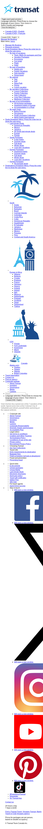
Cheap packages (16, 468)
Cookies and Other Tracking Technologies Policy (21, 437)
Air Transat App (16, 798)
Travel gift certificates (18, 478)
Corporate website (12, 381)
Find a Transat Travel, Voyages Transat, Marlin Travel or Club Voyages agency (23, 813)
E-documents (15, 466)
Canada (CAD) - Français (15, 33)
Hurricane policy (16, 476)
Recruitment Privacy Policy (20, 444)
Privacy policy (15, 442)
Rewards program (12, 47)
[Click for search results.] (27, 394)
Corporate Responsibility (19, 426)
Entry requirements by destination (23, 452)
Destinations (23, 167)
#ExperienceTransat (17, 794)
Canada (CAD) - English (14, 31)
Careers (13, 424)
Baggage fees (15, 454)
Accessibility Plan (17, 430)
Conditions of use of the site (20, 440)
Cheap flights (15, 470)
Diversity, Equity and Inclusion (21, 428)
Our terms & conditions (18, 434)
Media (12, 422)
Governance (14, 418)
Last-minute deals (17, 472)
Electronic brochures (18, 474)
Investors (13, 420)
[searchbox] (15, 394)
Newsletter (14, 796)
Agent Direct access (17, 486)
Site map (13, 482)
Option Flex (14, 480)
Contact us (9, 802)
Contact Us (9, 377)
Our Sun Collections (17, 448)
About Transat (15, 416)
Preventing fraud (16, 460)
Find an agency (11, 379)
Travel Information (12, 375)
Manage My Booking (9, 39)
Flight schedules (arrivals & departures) (25, 456)
